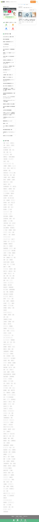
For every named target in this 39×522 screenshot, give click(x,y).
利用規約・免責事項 (19, 516)
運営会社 (13, 516)
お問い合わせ (25, 516)
